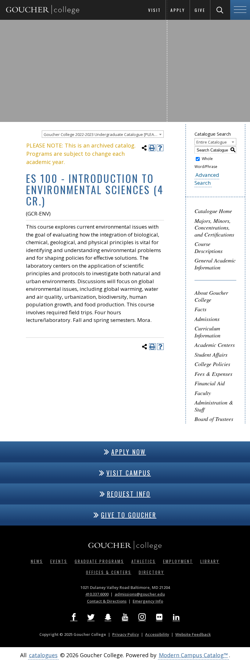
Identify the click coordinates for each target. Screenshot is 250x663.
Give (200, 10)
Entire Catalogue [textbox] (211, 142)
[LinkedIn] (176, 617)
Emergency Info (148, 601)
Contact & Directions (107, 601)
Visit (154, 10)
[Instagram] (142, 617)
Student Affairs (211, 354)
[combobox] (103, 134)
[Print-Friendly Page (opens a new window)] (152, 147)
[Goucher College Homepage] (42, 10)
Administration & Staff (214, 406)
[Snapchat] (108, 617)
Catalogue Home (213, 211)
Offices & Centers (108, 572)
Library (210, 561)
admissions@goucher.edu (140, 594)
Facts (200, 309)
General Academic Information (215, 264)
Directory (151, 572)
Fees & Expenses (213, 373)
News (37, 561)
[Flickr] (159, 617)
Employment (178, 561)
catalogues (43, 655)
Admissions (207, 319)
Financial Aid (210, 383)
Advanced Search (207, 178)
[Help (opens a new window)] (160, 147)
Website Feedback (193, 634)
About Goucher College (211, 296)
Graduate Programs (99, 561)
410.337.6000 (97, 594)
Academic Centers (215, 344)
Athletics (143, 561)
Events (58, 561)
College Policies (212, 364)
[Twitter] (91, 617)
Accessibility (157, 634)
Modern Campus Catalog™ (193, 655)
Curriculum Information (207, 332)
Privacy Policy (125, 634)
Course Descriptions (209, 247)
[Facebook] (74, 617)
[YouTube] (125, 617)
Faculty (203, 393)
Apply (177, 10)
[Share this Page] (144, 147)
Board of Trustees (214, 418)
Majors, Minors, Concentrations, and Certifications (214, 227)
